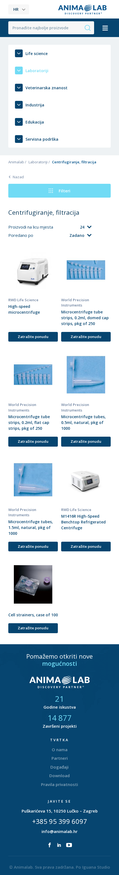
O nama (60, 749)
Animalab (16, 161)
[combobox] (72, 227)
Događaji (59, 767)
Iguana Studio (96, 867)
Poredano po (21, 235)
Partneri (59, 758)
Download (59, 775)
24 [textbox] (82, 227)
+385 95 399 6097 (59, 821)
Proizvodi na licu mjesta (31, 227)
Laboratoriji (38, 161)
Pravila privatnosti (59, 784)
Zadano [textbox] (76, 235)
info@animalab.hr (59, 831)
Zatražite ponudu (33, 336)
